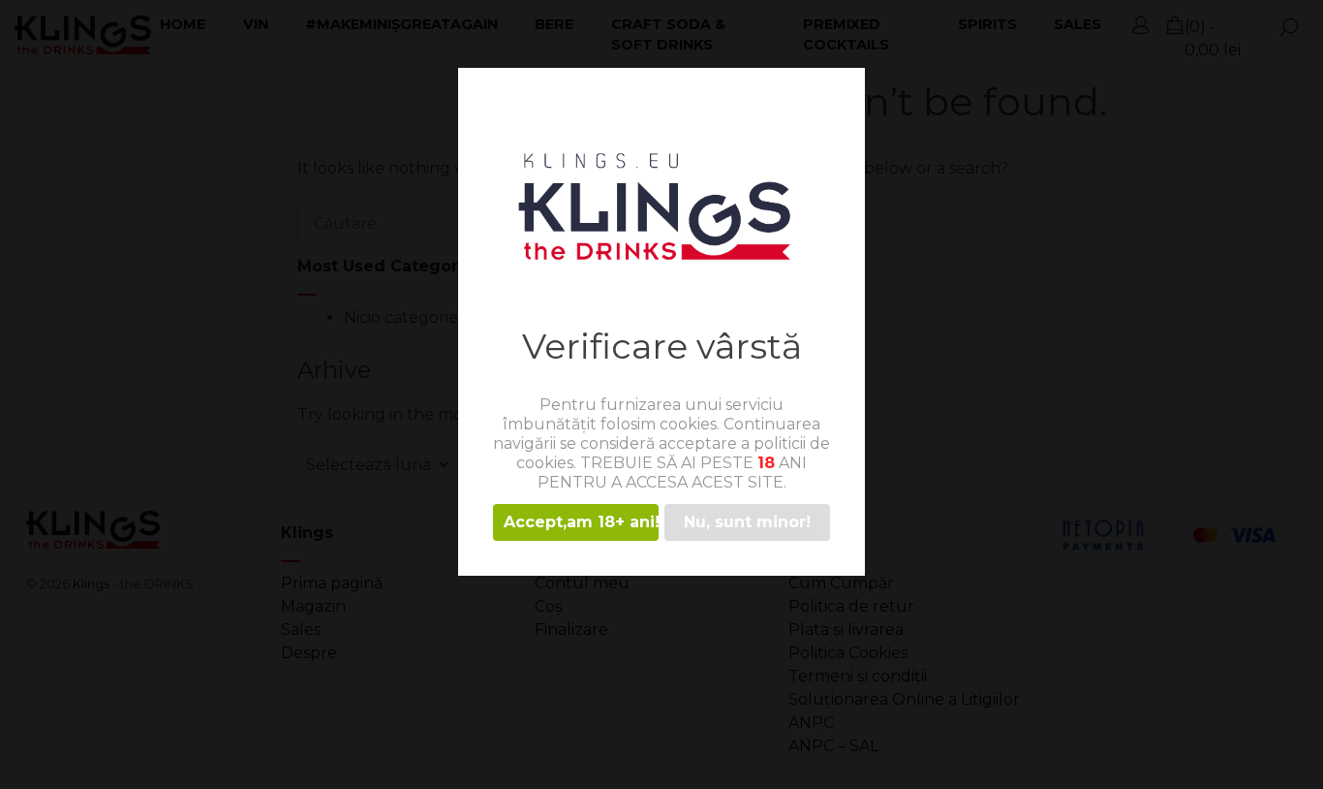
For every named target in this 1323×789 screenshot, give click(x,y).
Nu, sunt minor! (747, 522)
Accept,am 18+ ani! (581, 522)
